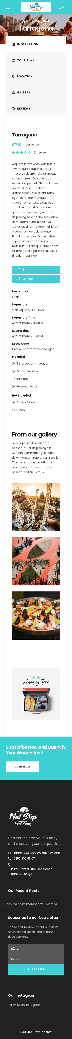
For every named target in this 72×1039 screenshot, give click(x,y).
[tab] (36, 44)
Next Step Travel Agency (36, 1032)
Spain (16, 297)
